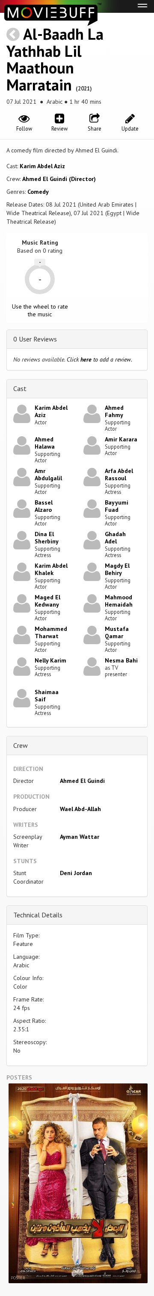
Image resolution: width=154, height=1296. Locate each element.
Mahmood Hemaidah (119, 600)
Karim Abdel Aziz (42, 166)
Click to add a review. (99, 359)
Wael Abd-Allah (80, 809)
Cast (20, 388)
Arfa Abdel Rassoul (119, 474)
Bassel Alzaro (44, 506)
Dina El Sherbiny (47, 537)
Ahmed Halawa (45, 442)
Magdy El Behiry (117, 569)
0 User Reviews (35, 339)
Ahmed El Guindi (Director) (59, 179)
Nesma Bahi (121, 660)
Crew (20, 745)
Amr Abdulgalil (48, 474)
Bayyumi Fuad (116, 506)
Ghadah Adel (115, 537)
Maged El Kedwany (47, 600)
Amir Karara (121, 439)
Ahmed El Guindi (82, 781)
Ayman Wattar (79, 837)
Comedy (38, 192)
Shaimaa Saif (47, 695)
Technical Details (37, 915)
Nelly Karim (50, 660)
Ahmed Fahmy (114, 411)
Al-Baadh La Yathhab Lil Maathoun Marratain (55, 59)
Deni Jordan (76, 873)
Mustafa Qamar (117, 632)
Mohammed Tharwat (51, 632)
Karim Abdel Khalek (51, 569)
